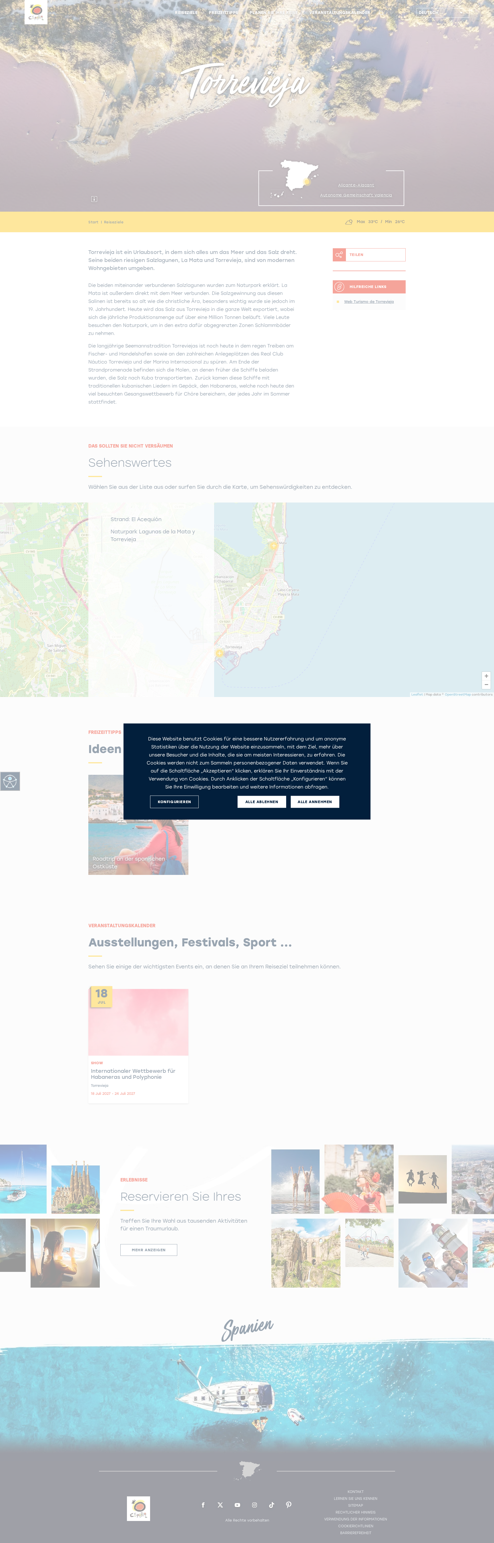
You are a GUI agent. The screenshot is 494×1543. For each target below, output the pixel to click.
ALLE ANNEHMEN (315, 802)
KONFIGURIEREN (174, 802)
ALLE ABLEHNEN (261, 802)
